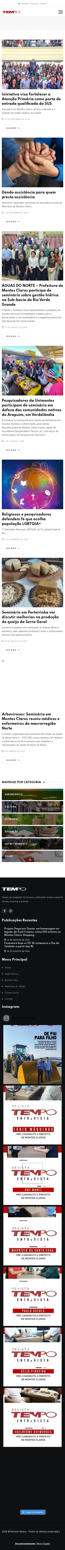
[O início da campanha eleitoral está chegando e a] (32, 1235)
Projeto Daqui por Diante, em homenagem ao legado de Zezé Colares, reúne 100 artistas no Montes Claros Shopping (32, 931)
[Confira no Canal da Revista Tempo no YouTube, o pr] (32, 1417)
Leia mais (11, 128)
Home (8, 968)
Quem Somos (12, 974)
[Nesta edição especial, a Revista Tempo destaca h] (32, 1054)
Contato (9, 999)
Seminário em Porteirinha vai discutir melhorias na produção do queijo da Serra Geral (30, 617)
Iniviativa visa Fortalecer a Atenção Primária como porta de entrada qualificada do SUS (31, 99)
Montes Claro (11, 980)
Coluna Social (11, 993)
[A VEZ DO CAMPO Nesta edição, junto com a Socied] (32, 1477)
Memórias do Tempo (15, 986)
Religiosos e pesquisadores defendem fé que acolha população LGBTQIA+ (26, 519)
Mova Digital (32, 1543)
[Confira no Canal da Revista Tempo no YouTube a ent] (32, 1115)
